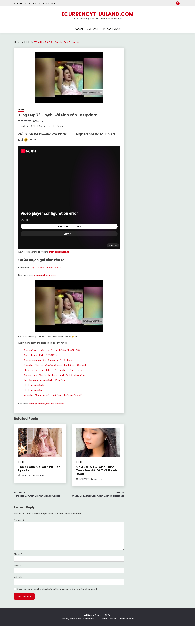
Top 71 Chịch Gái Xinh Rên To (45, 267)
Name (18, 553)
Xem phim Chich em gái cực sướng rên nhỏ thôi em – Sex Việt (55, 365)
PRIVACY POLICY (48, 3)
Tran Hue (39, 121)
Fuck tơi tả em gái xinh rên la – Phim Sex (44, 380)
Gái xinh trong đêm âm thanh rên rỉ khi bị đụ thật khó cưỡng (54, 375)
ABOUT (18, 3)
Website (18, 577)
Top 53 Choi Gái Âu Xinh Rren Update (39, 468)
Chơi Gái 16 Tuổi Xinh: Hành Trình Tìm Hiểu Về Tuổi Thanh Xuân (96, 470)
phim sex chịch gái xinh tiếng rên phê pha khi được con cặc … (55, 370)
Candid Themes (126, 618)
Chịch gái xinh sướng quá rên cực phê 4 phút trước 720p (52, 350)
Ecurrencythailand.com (97, 14)
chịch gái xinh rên (33, 390)
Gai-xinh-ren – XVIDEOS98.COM (40, 355)
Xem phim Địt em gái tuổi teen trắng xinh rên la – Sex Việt (53, 395)
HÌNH (21, 109)
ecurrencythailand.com (45, 274)
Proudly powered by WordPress (78, 618)
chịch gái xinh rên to (59, 251)
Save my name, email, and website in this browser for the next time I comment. (57, 588)
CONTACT (30, 3)
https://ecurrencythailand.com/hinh (46, 403)
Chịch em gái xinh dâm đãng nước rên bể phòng (48, 360)
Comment (20, 520)
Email (17, 565)
